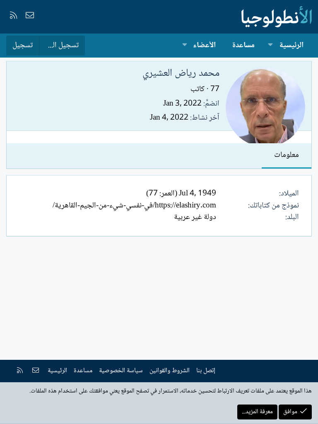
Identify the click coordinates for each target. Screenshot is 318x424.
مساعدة (243, 45)
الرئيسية (291, 45)
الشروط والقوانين (169, 370)
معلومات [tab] (286, 155)
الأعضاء (204, 45)
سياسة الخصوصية (121, 370)
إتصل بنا (205, 370)
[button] (270, 46)
